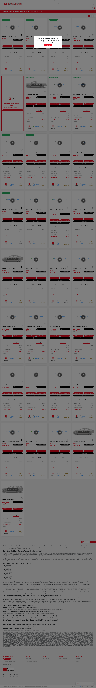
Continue (48, 45)
